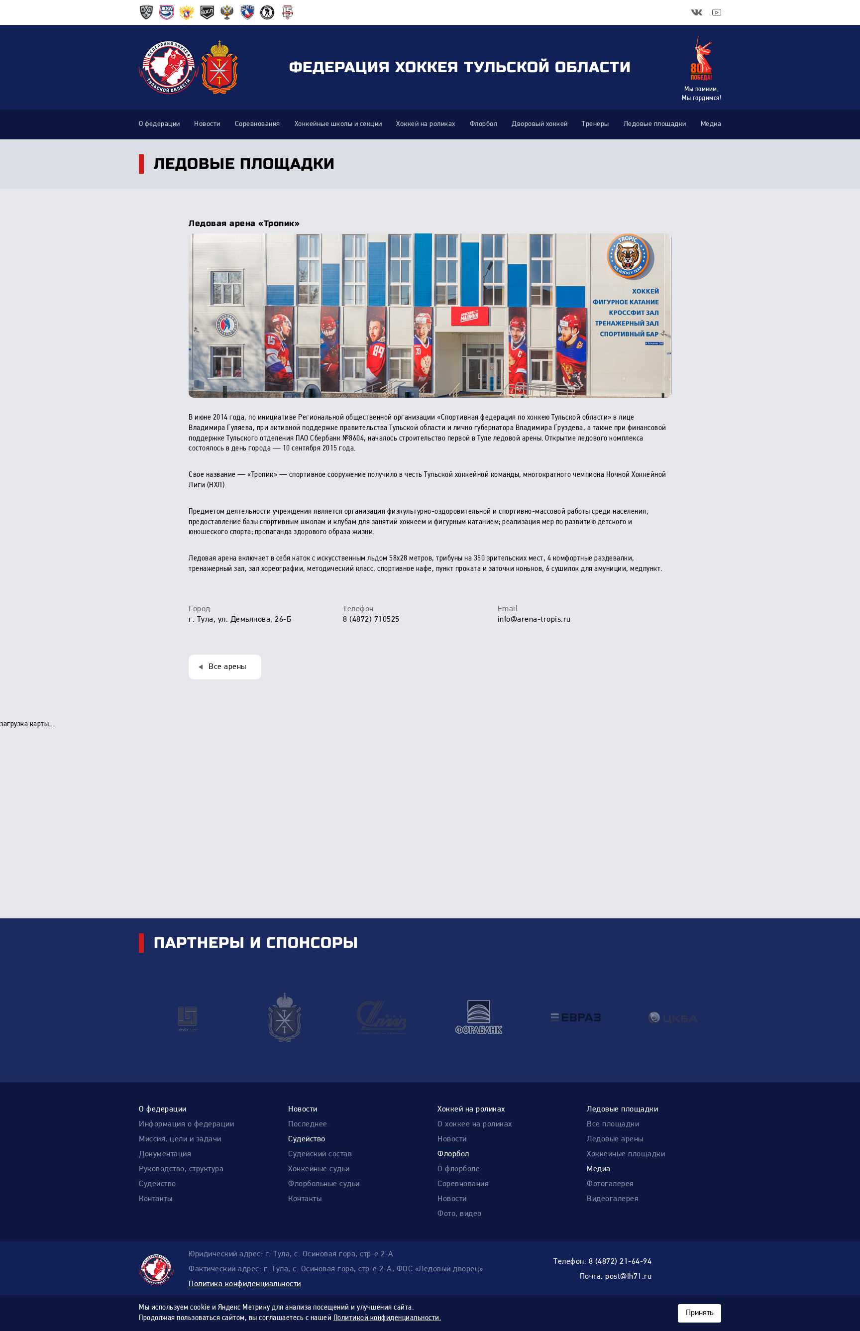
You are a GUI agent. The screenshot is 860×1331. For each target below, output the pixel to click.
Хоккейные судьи (319, 1169)
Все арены (227, 667)
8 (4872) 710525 (371, 620)
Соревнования (463, 1184)
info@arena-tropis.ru (534, 620)
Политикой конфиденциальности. (387, 1318)
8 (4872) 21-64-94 (620, 1262)
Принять (699, 1313)
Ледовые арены (615, 1139)
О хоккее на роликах (474, 1124)
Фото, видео (459, 1214)
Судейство (157, 1184)
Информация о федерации (186, 1124)
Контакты (155, 1199)
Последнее (307, 1124)
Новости (303, 1109)
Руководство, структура (181, 1169)
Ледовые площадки (622, 1109)
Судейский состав (320, 1154)
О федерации (163, 1109)
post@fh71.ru (628, 1277)
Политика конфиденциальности (245, 1284)
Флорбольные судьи (324, 1184)
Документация (165, 1154)
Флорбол (453, 1154)
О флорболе (458, 1169)
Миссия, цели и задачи (180, 1139)
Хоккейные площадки (626, 1154)
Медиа (599, 1169)
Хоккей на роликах (471, 1109)
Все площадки (613, 1124)
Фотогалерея (610, 1184)
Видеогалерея (613, 1199)
